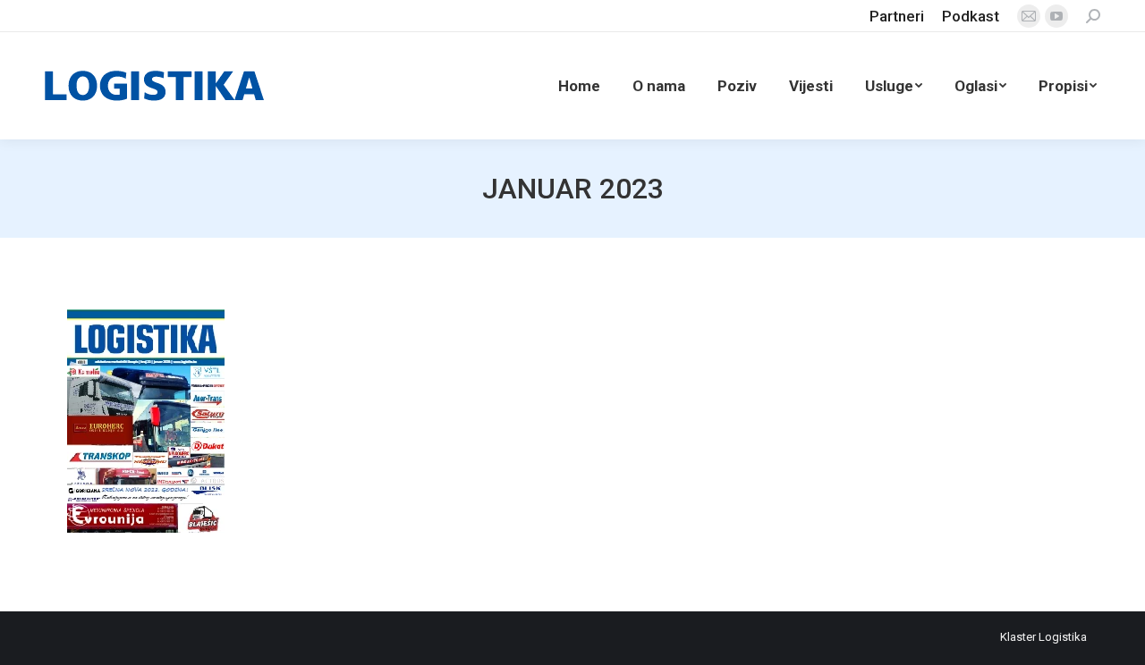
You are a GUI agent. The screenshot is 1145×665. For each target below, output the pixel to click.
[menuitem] (896, 16)
